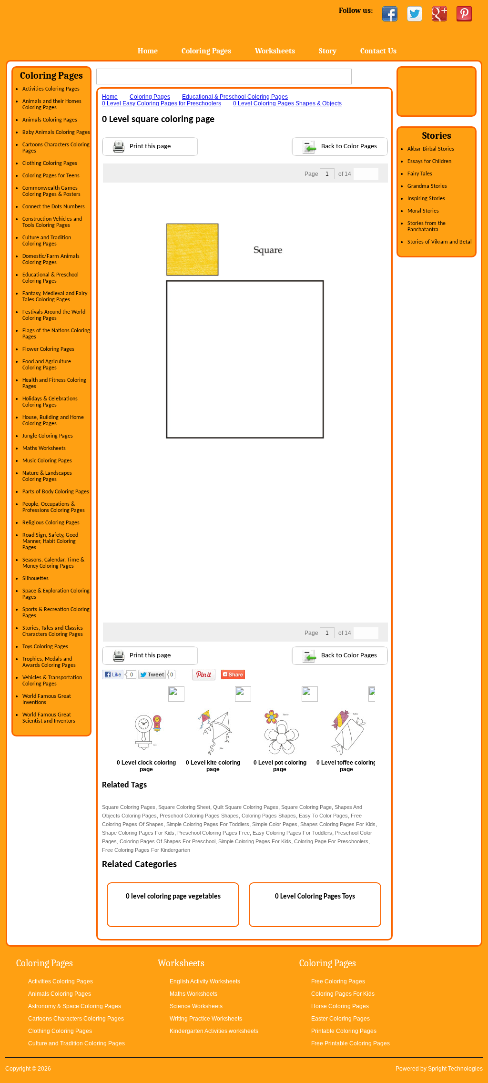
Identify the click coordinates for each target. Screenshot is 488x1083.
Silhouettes (35, 579)
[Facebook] (389, 13)
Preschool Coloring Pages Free (213, 833)
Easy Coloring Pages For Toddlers (292, 833)
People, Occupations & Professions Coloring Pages (53, 507)
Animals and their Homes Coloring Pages (51, 105)
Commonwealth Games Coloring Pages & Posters (51, 191)
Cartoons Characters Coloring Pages (76, 1018)
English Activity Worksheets (205, 981)
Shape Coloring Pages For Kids (138, 833)
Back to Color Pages (349, 146)
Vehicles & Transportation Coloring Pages (52, 681)
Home (81, 28)
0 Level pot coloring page (280, 766)
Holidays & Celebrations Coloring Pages (50, 402)
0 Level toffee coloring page (346, 766)
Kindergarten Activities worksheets (214, 1031)
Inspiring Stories (426, 199)
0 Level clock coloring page (146, 766)
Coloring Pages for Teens (51, 176)
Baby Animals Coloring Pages (56, 132)
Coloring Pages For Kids (343, 994)
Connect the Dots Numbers (53, 207)
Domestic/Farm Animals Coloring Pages (51, 260)
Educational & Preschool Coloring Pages (50, 278)
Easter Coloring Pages (340, 1018)
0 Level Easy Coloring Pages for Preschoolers (161, 103)
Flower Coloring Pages (48, 349)
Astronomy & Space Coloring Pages (74, 1006)
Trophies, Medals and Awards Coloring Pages (49, 662)
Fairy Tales (419, 174)
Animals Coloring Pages (49, 120)
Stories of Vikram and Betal (439, 242)
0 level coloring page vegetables (173, 896)
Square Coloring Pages (128, 807)
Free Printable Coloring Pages (350, 1043)
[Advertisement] (244, 201)
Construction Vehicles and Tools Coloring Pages (52, 222)
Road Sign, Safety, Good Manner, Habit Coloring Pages (50, 541)
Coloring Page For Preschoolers (331, 841)
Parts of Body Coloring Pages (55, 492)
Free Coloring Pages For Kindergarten (146, 850)
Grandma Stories (427, 186)
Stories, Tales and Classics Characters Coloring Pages (52, 631)
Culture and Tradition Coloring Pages (46, 241)
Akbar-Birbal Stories (430, 149)
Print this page (150, 146)
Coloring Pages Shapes (269, 815)
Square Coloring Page (306, 807)
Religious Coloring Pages (51, 523)
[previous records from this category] (360, 174)
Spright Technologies (455, 1068)
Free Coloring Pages (338, 981)
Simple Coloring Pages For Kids (254, 841)
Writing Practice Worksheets (206, 1018)
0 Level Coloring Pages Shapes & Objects (287, 103)
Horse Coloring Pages (340, 1006)
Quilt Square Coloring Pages (245, 807)
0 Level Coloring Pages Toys (315, 896)
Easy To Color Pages (323, 815)
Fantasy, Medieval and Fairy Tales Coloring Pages (54, 297)
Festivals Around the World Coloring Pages (53, 315)
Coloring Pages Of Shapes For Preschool (167, 841)
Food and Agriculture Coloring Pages (46, 365)
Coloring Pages (206, 51)
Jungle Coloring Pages (47, 436)
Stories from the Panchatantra (426, 227)
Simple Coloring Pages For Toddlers (207, 824)
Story (327, 51)
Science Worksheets (196, 1006)
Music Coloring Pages (47, 461)
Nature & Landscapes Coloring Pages (47, 476)
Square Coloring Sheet (184, 807)
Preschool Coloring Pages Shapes (199, 815)
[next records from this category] (372, 174)
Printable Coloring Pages (343, 1031)
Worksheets (275, 51)
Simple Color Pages (274, 824)
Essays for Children (429, 161)
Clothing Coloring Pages (49, 163)
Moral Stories (423, 211)
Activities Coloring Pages (51, 89)
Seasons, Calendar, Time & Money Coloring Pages (53, 563)
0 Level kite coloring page (213, 766)
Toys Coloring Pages (45, 647)
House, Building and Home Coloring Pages (53, 421)
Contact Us (378, 51)
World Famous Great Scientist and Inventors (48, 718)
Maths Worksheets (44, 448)
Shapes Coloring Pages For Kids (338, 824)
